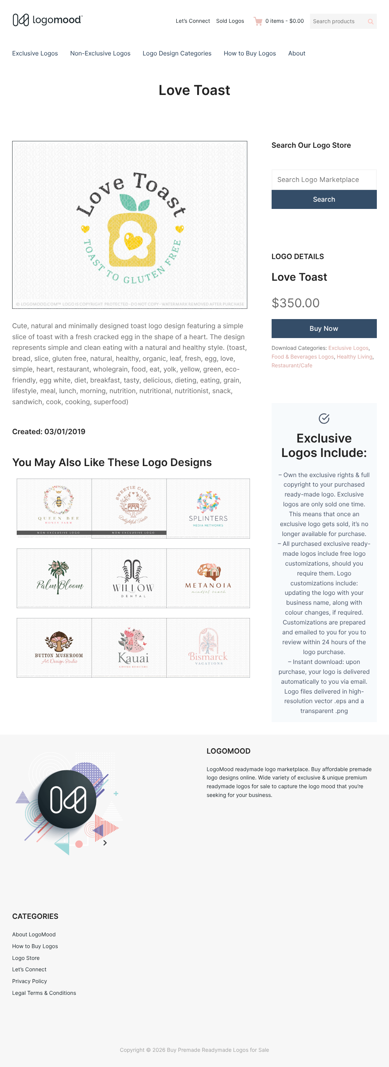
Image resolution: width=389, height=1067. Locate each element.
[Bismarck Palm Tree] (208, 682)
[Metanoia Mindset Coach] (208, 612)
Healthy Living (355, 357)
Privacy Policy (29, 981)
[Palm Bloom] (58, 612)
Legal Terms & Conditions (44, 993)
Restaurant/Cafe (292, 365)
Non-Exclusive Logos (100, 53)
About (296, 53)
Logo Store (26, 958)
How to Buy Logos (250, 53)
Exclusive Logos (35, 53)
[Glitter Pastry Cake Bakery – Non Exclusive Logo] (133, 543)
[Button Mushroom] (58, 682)
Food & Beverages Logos (303, 357)
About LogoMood (34, 934)
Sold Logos (230, 21)
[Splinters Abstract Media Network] (208, 543)
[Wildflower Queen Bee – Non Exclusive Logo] (58, 543)
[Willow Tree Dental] (133, 612)
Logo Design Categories (177, 53)
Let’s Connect (193, 21)
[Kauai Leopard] (133, 682)
